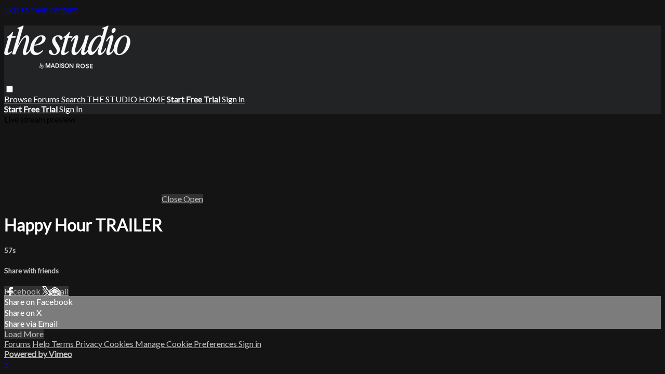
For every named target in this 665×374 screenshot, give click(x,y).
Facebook (23, 291)
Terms (63, 344)
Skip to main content (40, 9)
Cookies (119, 344)
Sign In (71, 109)
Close (172, 199)
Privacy (89, 344)
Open (193, 199)
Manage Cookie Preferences (186, 344)
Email (59, 291)
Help (41, 344)
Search (74, 99)
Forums (47, 99)
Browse (18, 99)
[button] (9, 89)
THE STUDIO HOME (126, 99)
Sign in (233, 99)
